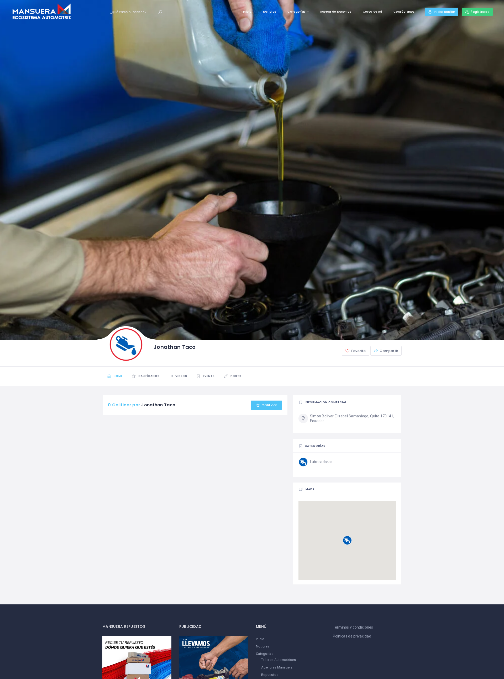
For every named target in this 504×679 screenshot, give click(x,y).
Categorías (296, 11)
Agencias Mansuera (277, 667)
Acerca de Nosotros (335, 11)
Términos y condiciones (353, 627)
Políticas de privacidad (352, 636)
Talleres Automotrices (278, 660)
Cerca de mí (372, 11)
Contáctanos (404, 11)
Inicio (247, 11)
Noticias (269, 11)
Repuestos (270, 675)
